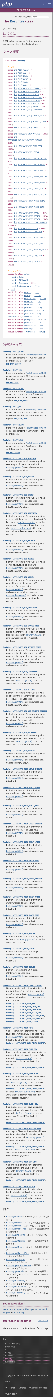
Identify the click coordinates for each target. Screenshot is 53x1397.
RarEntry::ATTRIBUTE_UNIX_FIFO (21, 1003)
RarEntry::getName (15, 1247)
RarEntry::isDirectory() (21, 528)
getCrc (27, 295)
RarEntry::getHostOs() (36, 355)
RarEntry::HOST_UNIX (13, 407)
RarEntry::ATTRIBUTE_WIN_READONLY (19, 458)
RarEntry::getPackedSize (17, 1253)
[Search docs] (44, 4)
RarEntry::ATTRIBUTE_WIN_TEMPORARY (20, 608)
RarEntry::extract (14, 1216)
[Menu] (49, 4)
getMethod (28, 304)
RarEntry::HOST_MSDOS (13, 352)
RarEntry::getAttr (14, 1223)
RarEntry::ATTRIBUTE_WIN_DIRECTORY (20, 513)
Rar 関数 (8, 1353)
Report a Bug (18, 1312)
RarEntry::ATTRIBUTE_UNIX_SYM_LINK (23, 1019)
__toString (29, 332)
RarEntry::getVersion (15, 1271)
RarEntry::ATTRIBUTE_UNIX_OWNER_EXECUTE (22, 879)
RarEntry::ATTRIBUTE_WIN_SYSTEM (18, 495)
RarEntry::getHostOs (15, 1235)
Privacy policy (11, 1394)
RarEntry (17, 21)
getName (27, 307)
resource (28, 317)
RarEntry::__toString (15, 1293)
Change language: (23, 16)
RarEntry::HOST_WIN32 (13, 388)
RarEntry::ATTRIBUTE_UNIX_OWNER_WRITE (21, 897)
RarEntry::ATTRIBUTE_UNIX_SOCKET (22, 1022)
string (15, 277)
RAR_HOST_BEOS (13, 452)
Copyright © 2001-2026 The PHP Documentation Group (26, 1378)
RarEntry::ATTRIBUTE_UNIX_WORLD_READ (21, 806)
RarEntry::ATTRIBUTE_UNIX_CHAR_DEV (23, 1007)
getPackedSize (31, 310)
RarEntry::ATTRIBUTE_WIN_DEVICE (18, 559)
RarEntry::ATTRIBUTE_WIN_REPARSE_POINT (22, 647)
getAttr (27, 292)
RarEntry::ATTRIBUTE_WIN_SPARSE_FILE (21, 626)
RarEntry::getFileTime (16, 1229)
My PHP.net (10, 1388)
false (37, 286)
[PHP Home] (7, 4)
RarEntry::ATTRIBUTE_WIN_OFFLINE (19, 690)
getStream (28, 314)
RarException (10, 1362)
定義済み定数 (10, 1347)
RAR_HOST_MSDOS (13, 364)
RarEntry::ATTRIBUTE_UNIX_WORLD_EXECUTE (22, 769)
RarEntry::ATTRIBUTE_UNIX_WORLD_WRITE (21, 787)
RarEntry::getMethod (15, 1241)
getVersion (29, 323)
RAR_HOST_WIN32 (21, 400)
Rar (5, 1339)
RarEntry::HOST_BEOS (13, 440)
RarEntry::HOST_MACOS (13, 425)
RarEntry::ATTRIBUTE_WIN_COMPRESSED (20, 672)
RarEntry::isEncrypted (16, 1286)
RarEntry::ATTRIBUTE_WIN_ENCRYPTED (20, 732)
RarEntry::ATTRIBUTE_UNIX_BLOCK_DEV (23, 1013)
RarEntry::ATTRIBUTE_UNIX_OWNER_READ (21, 915)
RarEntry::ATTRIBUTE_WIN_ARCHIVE (19, 541)
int (15, 70)
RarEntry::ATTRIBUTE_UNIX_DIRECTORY (23, 1010)
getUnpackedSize (32, 320)
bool (14, 286)
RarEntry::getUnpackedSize (18, 1265)
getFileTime (30, 298)
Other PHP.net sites (38, 1388)
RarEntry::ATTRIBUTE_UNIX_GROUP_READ (21, 860)
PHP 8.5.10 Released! (26, 10)
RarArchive (9, 1356)
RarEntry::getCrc (13, 1226)
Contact (22, 1388)
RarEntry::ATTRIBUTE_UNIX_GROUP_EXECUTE (22, 824)
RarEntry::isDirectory (15, 1280)
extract (27, 274)
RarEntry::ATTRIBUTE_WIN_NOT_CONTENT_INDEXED (25, 711)
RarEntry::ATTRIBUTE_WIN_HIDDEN (18, 477)
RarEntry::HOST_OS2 (12, 370)
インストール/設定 (12, 1344)
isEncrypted (30, 329)
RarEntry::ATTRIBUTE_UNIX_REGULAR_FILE (25, 1016)
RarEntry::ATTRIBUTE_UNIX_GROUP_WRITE (21, 842)
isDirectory (30, 326)
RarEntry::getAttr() (14, 467)
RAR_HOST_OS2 (12, 382)
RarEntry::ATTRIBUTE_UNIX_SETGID (19, 949)
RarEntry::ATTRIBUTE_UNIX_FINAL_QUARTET (22, 985)
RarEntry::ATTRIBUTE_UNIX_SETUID (19, 967)
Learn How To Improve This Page (18, 1309)
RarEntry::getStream (15, 1259)
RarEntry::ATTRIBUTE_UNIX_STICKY (19, 933)
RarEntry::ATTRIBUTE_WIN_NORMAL (18, 577)
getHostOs (28, 301)
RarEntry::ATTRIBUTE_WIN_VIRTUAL (19, 751)
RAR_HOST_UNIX (20, 419)
